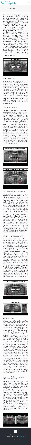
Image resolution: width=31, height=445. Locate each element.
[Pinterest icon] (18, 439)
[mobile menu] (28, 2)
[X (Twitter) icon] (13, 439)
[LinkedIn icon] (16, 439)
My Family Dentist (16, 435)
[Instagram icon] (20, 439)
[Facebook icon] (11, 439)
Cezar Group (21, 436)
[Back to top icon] (15, 431)
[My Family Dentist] (8, 2)
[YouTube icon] (14, 439)
